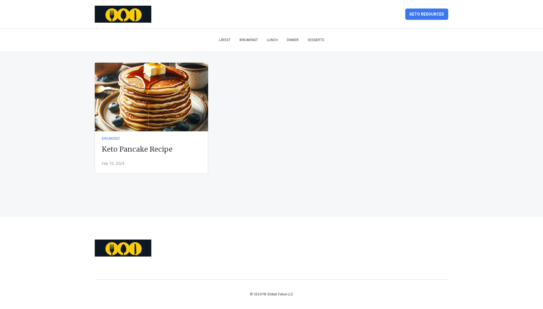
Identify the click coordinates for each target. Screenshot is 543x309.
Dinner (293, 40)
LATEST (224, 40)
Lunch (272, 40)
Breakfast (249, 40)
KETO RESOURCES (427, 14)
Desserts (316, 40)
